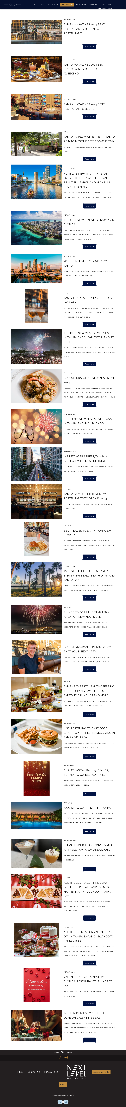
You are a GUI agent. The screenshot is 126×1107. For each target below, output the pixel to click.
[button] (67, 4)
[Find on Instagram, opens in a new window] (66, 1058)
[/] (76, 1071)
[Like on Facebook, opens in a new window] (60, 1058)
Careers (111, 8)
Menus (36, 4)
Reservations (53, 4)
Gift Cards (102, 8)
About (43, 4)
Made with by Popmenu (36, 1052)
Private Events (81, 4)
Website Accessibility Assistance (63, 1096)
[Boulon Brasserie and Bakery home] (12, 4)
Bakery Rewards (108, 4)
